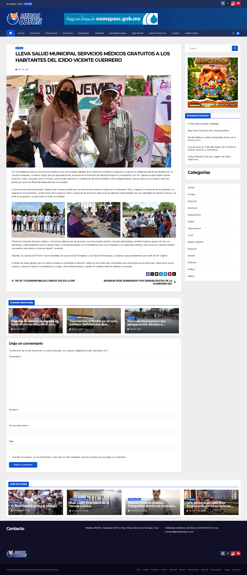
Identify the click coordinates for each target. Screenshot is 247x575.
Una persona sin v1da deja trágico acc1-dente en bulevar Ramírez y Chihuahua (209, 506)
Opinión (99, 33)
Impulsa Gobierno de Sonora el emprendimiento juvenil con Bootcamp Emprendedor (34, 324)
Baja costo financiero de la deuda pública (208, 130)
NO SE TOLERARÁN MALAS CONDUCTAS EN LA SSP (45, 280)
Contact (191, 194)
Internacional (118, 33)
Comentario (15, 356)
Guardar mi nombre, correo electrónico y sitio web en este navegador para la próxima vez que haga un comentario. (69, 457)
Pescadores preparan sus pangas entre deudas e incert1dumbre (146, 324)
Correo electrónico (19, 425)
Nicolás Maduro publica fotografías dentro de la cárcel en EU (151, 506)
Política (68, 33)
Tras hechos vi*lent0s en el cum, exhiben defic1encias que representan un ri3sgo (93, 324)
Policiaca (51, 33)
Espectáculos (157, 33)
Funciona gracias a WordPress (19, 570)
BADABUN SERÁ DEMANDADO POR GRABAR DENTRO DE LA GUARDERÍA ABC (138, 282)
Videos (191, 276)
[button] (233, 33)
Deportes (138, 33)
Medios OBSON (195, 242)
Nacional (83, 33)
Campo (176, 33)
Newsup (41, 570)
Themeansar (53, 570)
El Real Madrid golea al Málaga (203, 124)
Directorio (191, 33)
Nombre (14, 409)
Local (21, 33)
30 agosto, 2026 (21, 511)
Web (11, 441)
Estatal (35, 33)
